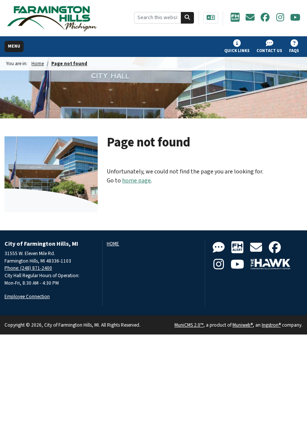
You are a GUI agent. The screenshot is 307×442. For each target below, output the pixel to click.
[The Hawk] (271, 264)
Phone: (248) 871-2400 (28, 268)
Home (37, 63)
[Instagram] (280, 18)
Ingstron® (271, 325)
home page (136, 180)
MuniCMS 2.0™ (188, 325)
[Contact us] (218, 247)
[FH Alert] (235, 18)
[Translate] (210, 18)
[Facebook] (265, 18)
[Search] (187, 18)
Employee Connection (27, 296)
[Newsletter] (250, 18)
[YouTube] (295, 18)
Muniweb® (242, 325)
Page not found (69, 63)
